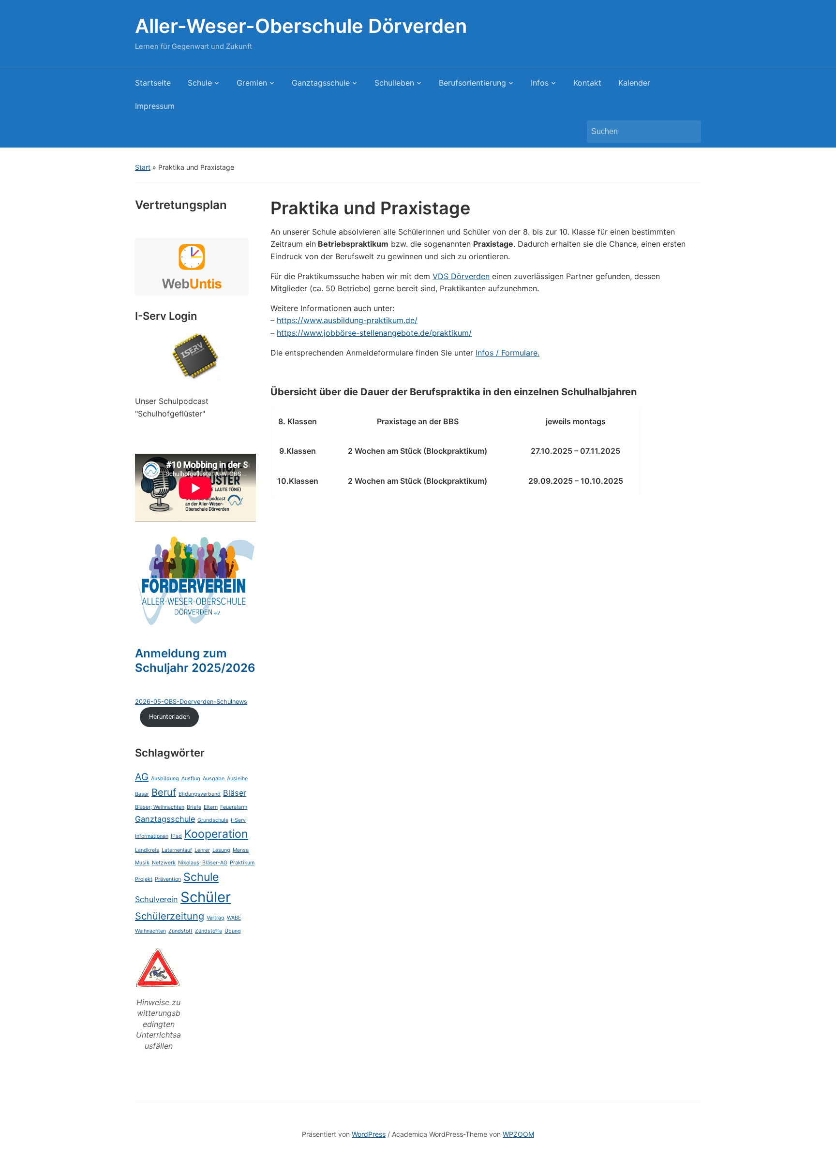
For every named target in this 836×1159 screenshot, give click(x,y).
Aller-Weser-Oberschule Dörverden (301, 26)
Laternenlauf (177, 850)
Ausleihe (237, 778)
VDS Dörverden (461, 276)
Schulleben (394, 83)
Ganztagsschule (321, 83)
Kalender (634, 83)
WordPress (369, 1134)
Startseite (153, 83)
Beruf (163, 792)
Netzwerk (164, 863)
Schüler (205, 897)
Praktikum (242, 863)
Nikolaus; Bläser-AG (202, 863)
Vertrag (215, 918)
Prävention (168, 879)
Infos (540, 83)
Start (142, 167)
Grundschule (212, 820)
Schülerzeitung (169, 916)
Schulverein (156, 899)
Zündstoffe (208, 931)
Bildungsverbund (200, 794)
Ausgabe (213, 778)
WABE (234, 918)
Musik (142, 863)
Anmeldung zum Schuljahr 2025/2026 (195, 660)
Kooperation (216, 834)
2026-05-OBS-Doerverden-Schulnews (191, 701)
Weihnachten (150, 931)
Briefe (194, 807)
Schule (200, 83)
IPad (176, 836)
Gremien (252, 83)
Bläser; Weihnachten (159, 807)
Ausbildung (165, 778)
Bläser (234, 793)
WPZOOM (518, 1134)
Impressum (155, 106)
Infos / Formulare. (507, 352)
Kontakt (587, 83)
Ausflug (190, 778)
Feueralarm (233, 807)
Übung (232, 931)
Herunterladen (169, 716)
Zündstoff (180, 931)
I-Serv (238, 820)
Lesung (221, 850)
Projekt (143, 879)
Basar (142, 794)
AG (142, 777)
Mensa (241, 850)
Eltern (211, 807)
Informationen (151, 836)
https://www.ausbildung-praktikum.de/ (347, 320)
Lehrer (202, 850)
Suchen (689, 131)
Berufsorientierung (472, 83)
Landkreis (147, 850)
